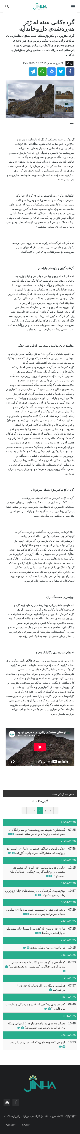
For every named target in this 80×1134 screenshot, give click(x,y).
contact (10, 1125)
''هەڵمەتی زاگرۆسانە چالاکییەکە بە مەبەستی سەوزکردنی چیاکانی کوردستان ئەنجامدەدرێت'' (37, 964)
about (25, 1125)
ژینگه (69, 63)
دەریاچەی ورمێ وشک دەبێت (47, 947)
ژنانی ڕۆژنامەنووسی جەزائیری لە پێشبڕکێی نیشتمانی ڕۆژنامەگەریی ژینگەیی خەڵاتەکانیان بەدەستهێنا (37, 872)
